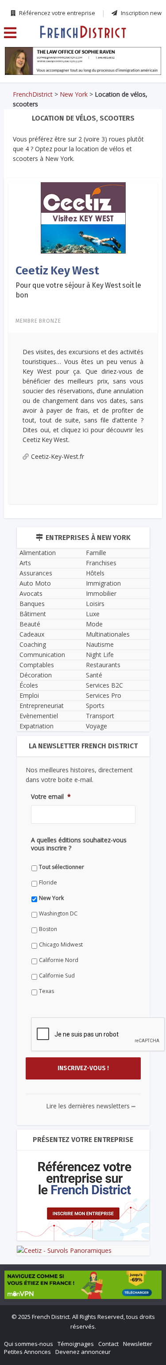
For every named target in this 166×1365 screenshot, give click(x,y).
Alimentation (37, 552)
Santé (94, 675)
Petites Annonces (27, 1352)
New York (74, 94)
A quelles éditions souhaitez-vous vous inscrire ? (79, 844)
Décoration (35, 675)
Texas (46, 991)
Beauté (29, 624)
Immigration (103, 583)
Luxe (93, 614)
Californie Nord (58, 960)
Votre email (51, 797)
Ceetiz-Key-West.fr (57, 456)
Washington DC (58, 913)
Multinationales (108, 634)
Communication (42, 654)
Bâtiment (32, 614)
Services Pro (103, 695)
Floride (48, 882)
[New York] (83, 31)
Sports (95, 705)
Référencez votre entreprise (56, 13)
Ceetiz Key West (57, 271)
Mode (94, 624)
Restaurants (103, 665)
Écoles (28, 685)
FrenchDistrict (33, 94)
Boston (48, 929)
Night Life (100, 654)
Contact (108, 1344)
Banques (32, 603)
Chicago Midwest (61, 944)
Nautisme (100, 644)
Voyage (96, 726)
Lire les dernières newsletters (90, 1106)
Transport (100, 716)
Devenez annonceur (83, 1352)
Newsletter (137, 1344)
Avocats (30, 593)
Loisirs (95, 603)
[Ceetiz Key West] (83, 217)
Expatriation (36, 726)
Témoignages (76, 1344)
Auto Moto (35, 583)
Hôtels (95, 573)
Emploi (29, 695)
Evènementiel (38, 716)
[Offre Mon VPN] (82, 1285)
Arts (25, 563)
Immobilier (101, 593)
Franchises (101, 563)
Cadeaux (31, 634)
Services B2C (104, 685)
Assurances (35, 573)
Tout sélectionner (61, 867)
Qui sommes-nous (28, 1344)
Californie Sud (57, 975)
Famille (96, 552)
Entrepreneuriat (41, 705)
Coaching (32, 644)
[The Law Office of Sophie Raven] (83, 61)
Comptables (36, 665)
